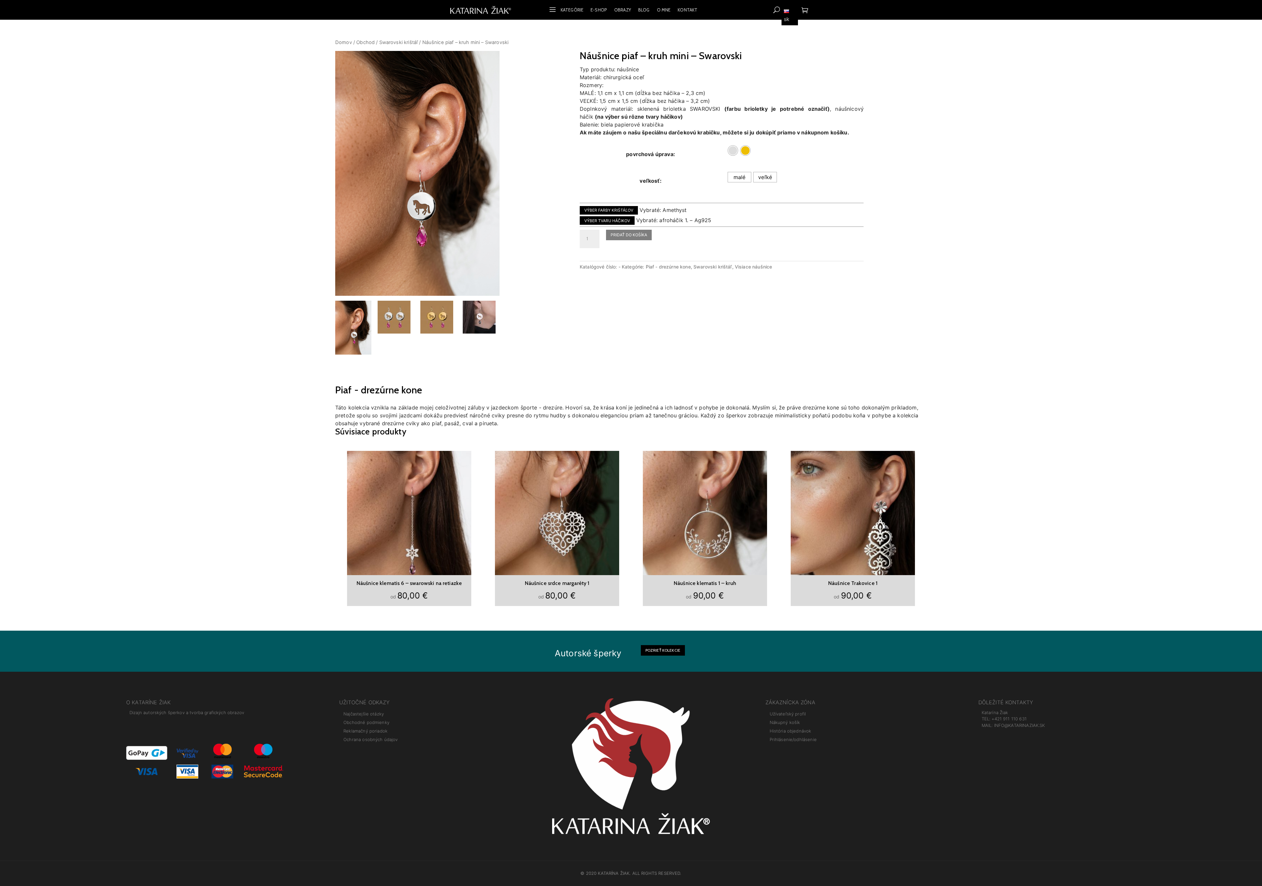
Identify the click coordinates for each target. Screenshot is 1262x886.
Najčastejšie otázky (363, 713)
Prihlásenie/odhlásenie (793, 739)
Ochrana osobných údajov (370, 739)
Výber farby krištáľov (608, 210)
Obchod (365, 42)
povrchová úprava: (650, 154)
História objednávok (790, 731)
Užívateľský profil (788, 713)
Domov (343, 42)
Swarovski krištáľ (398, 42)
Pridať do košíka (629, 234)
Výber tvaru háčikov (607, 220)
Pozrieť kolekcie (662, 650)
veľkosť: (650, 180)
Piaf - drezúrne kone (668, 266)
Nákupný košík (785, 722)
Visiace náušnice (753, 266)
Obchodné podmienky (366, 722)
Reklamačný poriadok (365, 731)
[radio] (733, 150)
